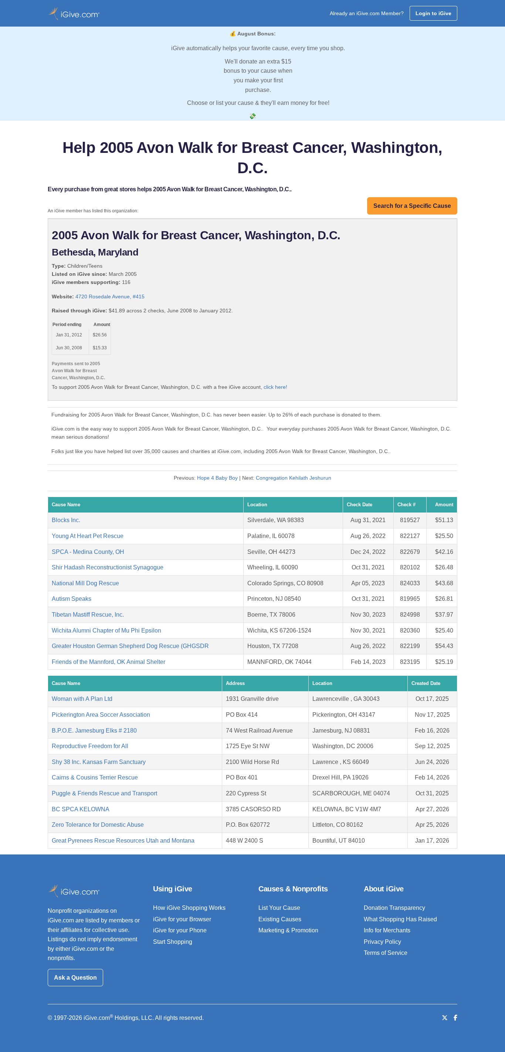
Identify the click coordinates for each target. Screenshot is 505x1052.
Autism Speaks (71, 599)
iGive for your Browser (182, 919)
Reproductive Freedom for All (90, 746)
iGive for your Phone (180, 930)
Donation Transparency (394, 908)
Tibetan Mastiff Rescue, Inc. (88, 614)
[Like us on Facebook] (455, 1018)
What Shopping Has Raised (400, 919)
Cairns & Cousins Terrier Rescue (95, 777)
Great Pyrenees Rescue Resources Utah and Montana (123, 840)
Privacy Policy (382, 942)
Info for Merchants (387, 930)
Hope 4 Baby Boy (217, 478)
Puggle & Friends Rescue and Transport (104, 793)
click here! (275, 387)
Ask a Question (75, 977)
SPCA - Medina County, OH (88, 552)
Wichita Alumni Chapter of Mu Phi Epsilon (106, 630)
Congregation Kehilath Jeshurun (293, 478)
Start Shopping (172, 942)
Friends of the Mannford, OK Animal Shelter (108, 662)
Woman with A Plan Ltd (82, 699)
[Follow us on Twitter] (445, 1018)
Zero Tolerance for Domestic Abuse (98, 825)
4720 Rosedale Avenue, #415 (110, 296)
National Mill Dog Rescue (85, 583)
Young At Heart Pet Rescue (87, 536)
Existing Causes (279, 919)
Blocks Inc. (66, 520)
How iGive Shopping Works (189, 908)
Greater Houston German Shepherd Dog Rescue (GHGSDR (130, 646)
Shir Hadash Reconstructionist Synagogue (107, 567)
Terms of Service (385, 953)
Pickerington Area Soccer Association (101, 715)
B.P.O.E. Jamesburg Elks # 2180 (94, 730)
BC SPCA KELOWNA (80, 809)
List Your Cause (279, 908)
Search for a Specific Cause (412, 206)
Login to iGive (433, 13)
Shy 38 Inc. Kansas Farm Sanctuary (99, 762)
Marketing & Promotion (288, 930)
